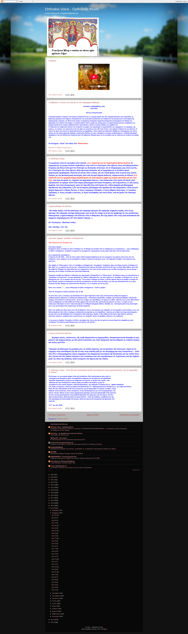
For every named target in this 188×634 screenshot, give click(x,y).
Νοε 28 (54, 520)
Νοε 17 (54, 548)
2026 (52, 474)
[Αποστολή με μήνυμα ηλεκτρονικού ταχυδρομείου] (66, 95)
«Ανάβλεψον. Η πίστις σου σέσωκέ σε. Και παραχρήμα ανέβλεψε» (74, 102)
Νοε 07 (54, 574)
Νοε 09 (54, 569)
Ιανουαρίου (55, 616)
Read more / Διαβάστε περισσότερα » (60, 147)
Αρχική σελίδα (93, 415)
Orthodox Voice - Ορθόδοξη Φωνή (72, 9)
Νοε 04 (54, 582)
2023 (52, 482)
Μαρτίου (55, 611)
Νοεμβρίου (55, 513)
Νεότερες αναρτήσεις (57, 415)
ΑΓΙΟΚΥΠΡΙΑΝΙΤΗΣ (57, 447)
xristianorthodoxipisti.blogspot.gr (62, 442)
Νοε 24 (54, 530)
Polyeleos (52, 61)
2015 (52, 503)
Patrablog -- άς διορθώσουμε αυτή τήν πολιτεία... (67, 433)
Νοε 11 (54, 564)
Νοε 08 (54, 572)
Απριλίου (55, 608)
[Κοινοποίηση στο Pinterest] (74, 95)
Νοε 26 (54, 525)
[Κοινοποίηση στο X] (70, 95)
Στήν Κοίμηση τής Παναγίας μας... (60, 435)
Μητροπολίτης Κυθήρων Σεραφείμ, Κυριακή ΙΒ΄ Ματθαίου (67, 453)
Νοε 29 (54, 518)
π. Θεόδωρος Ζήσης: (57, 159)
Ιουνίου (54, 603)
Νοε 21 (54, 538)
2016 (52, 500)
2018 (52, 495)
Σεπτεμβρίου (56, 596)
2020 (52, 490)
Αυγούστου (56, 598)
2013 (52, 508)
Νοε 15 (54, 554)
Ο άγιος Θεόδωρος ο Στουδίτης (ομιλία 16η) (63, 463)
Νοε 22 (54, 536)
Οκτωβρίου (55, 593)
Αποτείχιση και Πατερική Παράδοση (63, 461)
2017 (52, 498)
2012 (52, 619)
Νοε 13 (54, 559)
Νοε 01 (54, 590)
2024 (52, 480)
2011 (52, 622)
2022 (52, 485)
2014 (52, 505)
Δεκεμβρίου (56, 510)
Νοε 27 (54, 523)
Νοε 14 (54, 556)
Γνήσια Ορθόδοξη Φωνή (59, 466)
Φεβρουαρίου (56, 614)
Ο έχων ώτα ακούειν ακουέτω (60, 333)
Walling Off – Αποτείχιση (59, 438)
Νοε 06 (54, 577)
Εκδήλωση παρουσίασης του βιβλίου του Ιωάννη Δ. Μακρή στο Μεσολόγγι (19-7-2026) (75, 458)
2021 (52, 487)
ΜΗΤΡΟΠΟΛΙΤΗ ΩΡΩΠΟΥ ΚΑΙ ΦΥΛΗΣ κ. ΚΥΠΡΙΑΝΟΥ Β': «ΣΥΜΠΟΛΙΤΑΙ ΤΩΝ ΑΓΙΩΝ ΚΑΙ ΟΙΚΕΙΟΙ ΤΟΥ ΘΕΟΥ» (83, 449)
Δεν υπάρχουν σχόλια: (56, 94)
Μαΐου (54, 606)
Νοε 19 (54, 543)
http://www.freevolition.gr (59, 424)
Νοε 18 (54, 546)
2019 (52, 492)
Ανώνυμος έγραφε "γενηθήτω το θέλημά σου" (66, 238)
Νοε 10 (54, 567)
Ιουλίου (54, 601)
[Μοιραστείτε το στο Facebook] (72, 95)
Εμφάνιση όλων (136, 469)
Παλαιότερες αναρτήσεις (129, 415)
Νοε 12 (54, 561)
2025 (52, 477)
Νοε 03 (54, 585)
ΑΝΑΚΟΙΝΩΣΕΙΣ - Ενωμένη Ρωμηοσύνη (63, 456)
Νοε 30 (54, 515)
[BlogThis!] (68, 95)
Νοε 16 (54, 551)
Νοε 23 (54, 533)
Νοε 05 (54, 579)
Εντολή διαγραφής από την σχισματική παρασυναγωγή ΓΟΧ (68, 439)
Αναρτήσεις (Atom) (62, 419)
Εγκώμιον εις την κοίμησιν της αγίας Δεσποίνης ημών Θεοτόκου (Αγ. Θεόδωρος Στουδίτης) (76, 444)
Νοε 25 (54, 528)
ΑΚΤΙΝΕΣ (53, 452)
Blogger (104, 629)
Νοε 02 (54, 587)
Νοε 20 (54, 541)
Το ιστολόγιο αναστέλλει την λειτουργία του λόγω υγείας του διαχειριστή (71, 467)
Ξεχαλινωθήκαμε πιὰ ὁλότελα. (60, 206)
